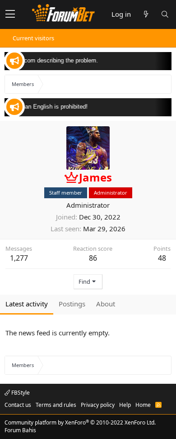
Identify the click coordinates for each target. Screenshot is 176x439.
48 (162, 258)
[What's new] (145, 14)
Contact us (18, 405)
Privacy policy (98, 405)
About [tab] (105, 303)
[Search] (164, 14)
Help (125, 405)
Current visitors (33, 38)
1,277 (19, 258)
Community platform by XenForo (80, 422)
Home (143, 405)
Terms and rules (56, 405)
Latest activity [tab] (26, 303)
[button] (10, 14)
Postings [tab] (72, 303)
